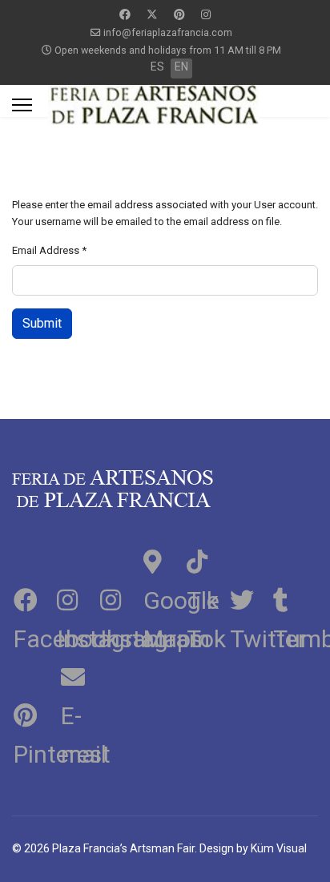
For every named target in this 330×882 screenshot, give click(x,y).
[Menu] (22, 105)
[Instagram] (206, 14)
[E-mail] (77, 674)
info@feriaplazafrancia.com (167, 32)
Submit (42, 323)
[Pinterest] (179, 14)
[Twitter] (152, 14)
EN (181, 66)
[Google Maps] (163, 559)
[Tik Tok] (207, 559)
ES (157, 66)
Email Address (49, 250)
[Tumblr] (293, 598)
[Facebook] (125, 14)
